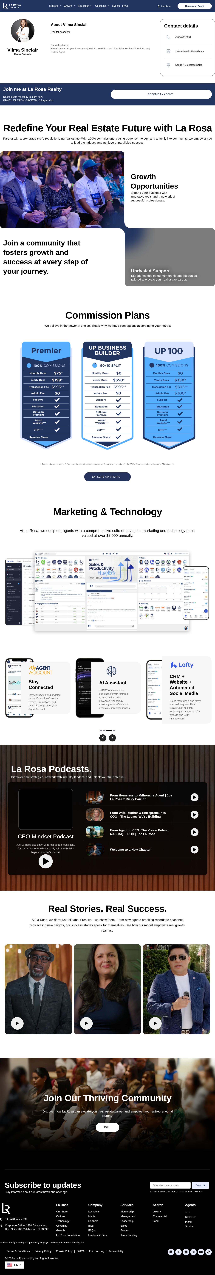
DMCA (81, 1251)
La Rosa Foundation (68, 1235)
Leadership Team (98, 1235)
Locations (94, 1211)
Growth (68, 6)
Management (128, 1216)
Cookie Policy (64, 1251)
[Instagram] (193, 1252)
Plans (188, 1221)
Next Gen (190, 1217)
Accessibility (116, 1251)
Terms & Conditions (18, 1251)
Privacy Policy (42, 1251)
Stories (189, 1226)
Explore (53, 6)
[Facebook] (186, 1252)
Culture (60, 1216)
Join (187, 1212)
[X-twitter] (178, 1252)
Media (91, 1216)
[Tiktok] (208, 1252)
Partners (93, 1221)
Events (116, 6)
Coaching (100, 6)
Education (83, 6)
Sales (124, 1225)
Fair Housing (96, 1251)
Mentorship (127, 1211)
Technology (62, 1221)
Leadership (127, 1221)
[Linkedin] (171, 1252)
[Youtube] (201, 1252)
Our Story (62, 1211)
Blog (90, 1225)
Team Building (129, 1235)
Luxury (157, 1211)
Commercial (160, 1216)
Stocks (125, 1230)
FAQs (125, 6)
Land (155, 1221)
